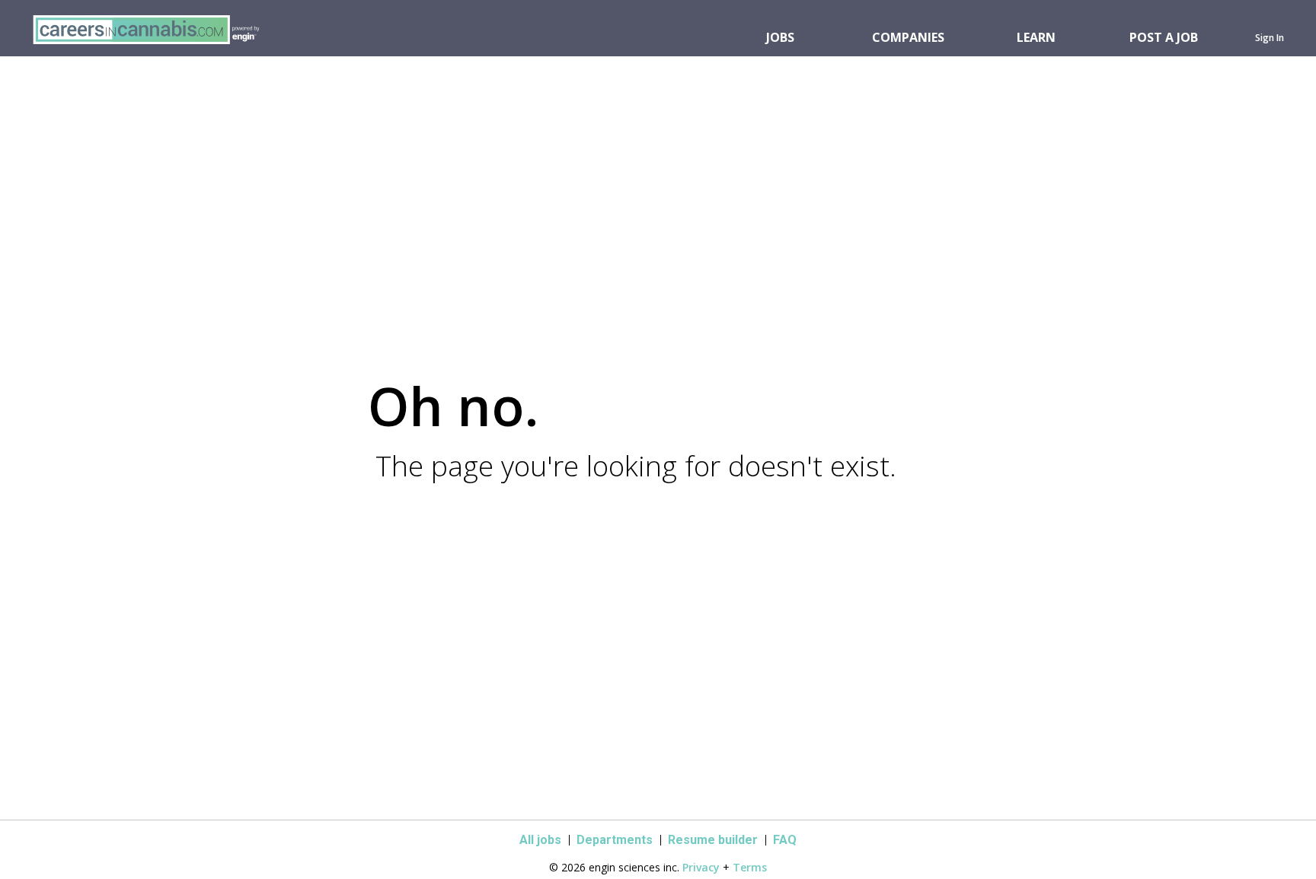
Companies (908, 37)
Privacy (701, 867)
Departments (615, 840)
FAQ (785, 840)
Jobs (780, 37)
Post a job (1163, 37)
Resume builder (713, 840)
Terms (750, 867)
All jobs (540, 840)
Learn (1036, 37)
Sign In (1269, 37)
